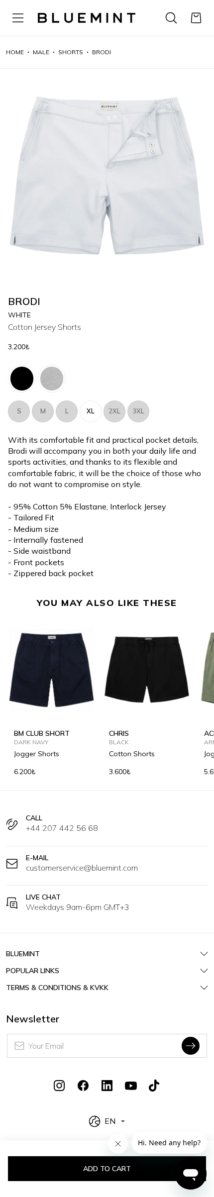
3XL (138, 411)
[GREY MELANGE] (52, 379)
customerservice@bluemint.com (82, 868)
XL (91, 411)
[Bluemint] (86, 18)
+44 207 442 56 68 (62, 828)
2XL (114, 411)
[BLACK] (22, 379)
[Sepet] (196, 18)
